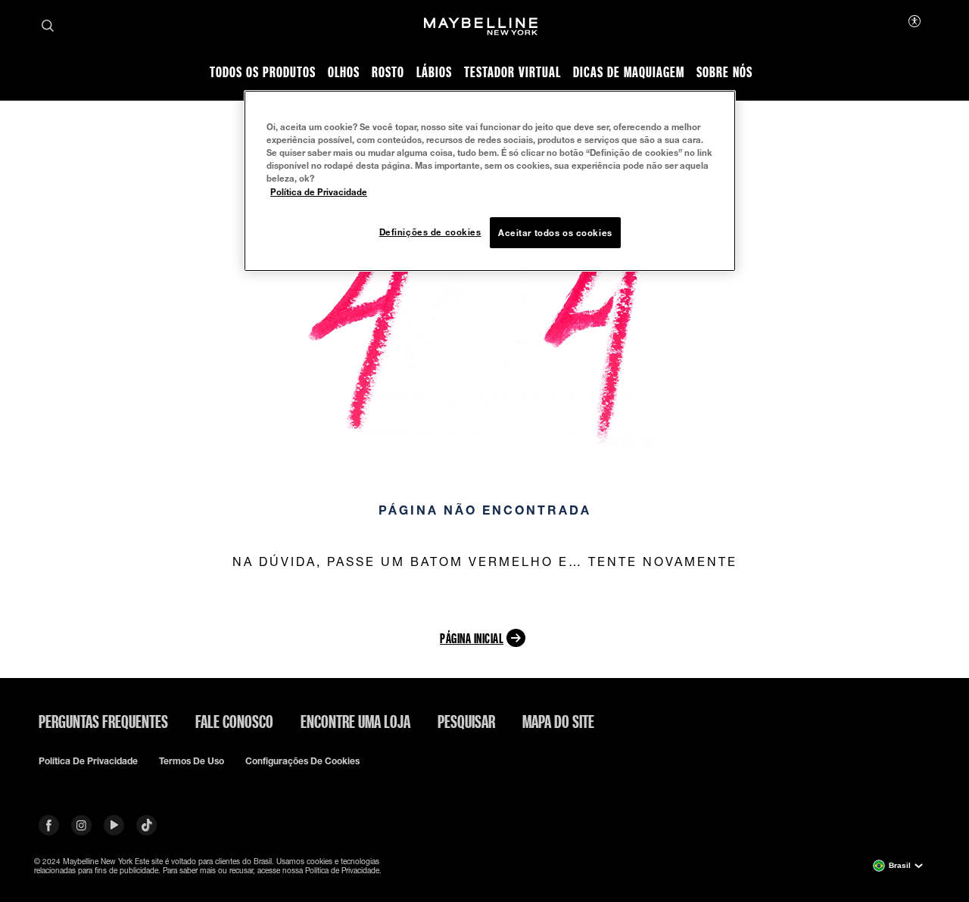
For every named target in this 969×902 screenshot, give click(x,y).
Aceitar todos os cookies (555, 233)
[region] (490, 181)
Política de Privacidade (318, 192)
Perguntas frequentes (103, 721)
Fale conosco (234, 721)
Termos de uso (191, 761)
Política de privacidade (88, 761)
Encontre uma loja (355, 721)
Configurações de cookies (302, 761)
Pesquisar (466, 721)
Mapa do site (558, 721)
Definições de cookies (430, 232)
